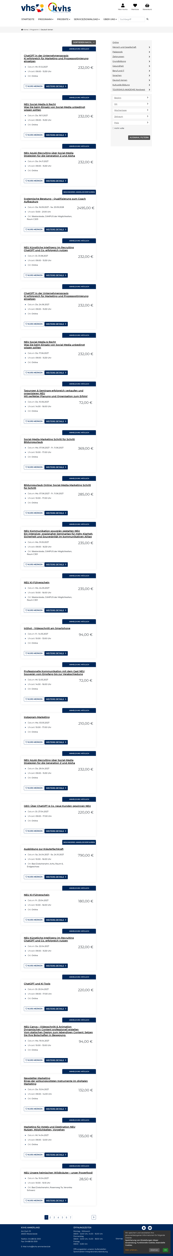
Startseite (27, 19)
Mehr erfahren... (131, 1250)
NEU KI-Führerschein (36, 582)
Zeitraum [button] (118, 116)
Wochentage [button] (120, 110)
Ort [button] (115, 104)
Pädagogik (118, 52)
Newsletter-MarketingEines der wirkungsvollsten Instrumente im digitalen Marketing (56, 1081)
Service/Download (86, 19)
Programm (45, 19)
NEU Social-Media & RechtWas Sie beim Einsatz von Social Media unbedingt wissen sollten (54, 345)
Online (116, 42)
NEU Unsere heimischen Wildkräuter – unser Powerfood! (58, 1172)
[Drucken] (150, 1228)
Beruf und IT (118, 71)
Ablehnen (154, 1250)
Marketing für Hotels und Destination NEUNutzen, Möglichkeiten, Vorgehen (49, 1128)
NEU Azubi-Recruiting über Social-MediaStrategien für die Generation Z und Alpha (49, 154)
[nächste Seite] (94, 1217)
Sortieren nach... (83, 42)
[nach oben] (144, 1228)
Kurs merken (34, 86)
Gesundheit (118, 66)
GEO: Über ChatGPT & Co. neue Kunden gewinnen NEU (57, 806)
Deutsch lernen (47, 30)
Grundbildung (119, 61)
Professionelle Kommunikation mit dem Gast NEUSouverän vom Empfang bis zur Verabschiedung (54, 673)
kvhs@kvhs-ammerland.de (38, 1247)
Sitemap (119, 1239)
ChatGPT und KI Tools (37, 983)
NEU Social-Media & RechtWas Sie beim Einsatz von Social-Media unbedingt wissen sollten (54, 107)
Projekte (62, 19)
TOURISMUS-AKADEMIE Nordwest (129, 89)
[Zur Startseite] (46, 7)
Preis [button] (116, 123)
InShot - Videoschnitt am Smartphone (47, 628)
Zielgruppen (118, 57)
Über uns (109, 19)
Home (25, 30)
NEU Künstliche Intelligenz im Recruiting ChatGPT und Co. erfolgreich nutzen (49, 249)
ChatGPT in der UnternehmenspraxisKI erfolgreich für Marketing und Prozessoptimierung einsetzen (56, 58)
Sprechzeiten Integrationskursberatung (90, 1252)
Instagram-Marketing (37, 717)
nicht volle (119, 128)
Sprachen (117, 75)
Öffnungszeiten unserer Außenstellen (89, 1249)
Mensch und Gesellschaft (124, 47)
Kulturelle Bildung (121, 85)
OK (165, 1250)
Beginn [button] (117, 98)
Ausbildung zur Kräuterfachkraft (43, 849)
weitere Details (55, 86)
